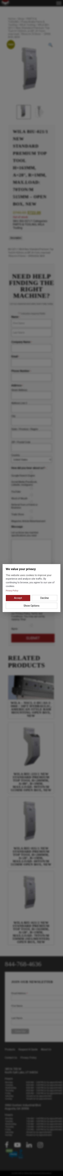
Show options (31, 605)
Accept (18, 598)
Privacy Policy (12, 590)
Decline (44, 598)
